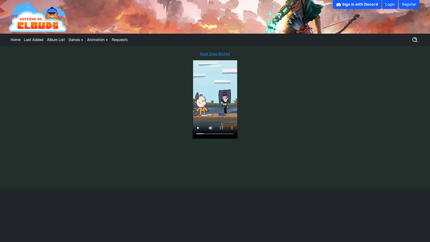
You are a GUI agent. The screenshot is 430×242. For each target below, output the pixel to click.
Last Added (33, 40)
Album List (56, 40)
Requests (120, 40)
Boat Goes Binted (215, 54)
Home (15, 40)
